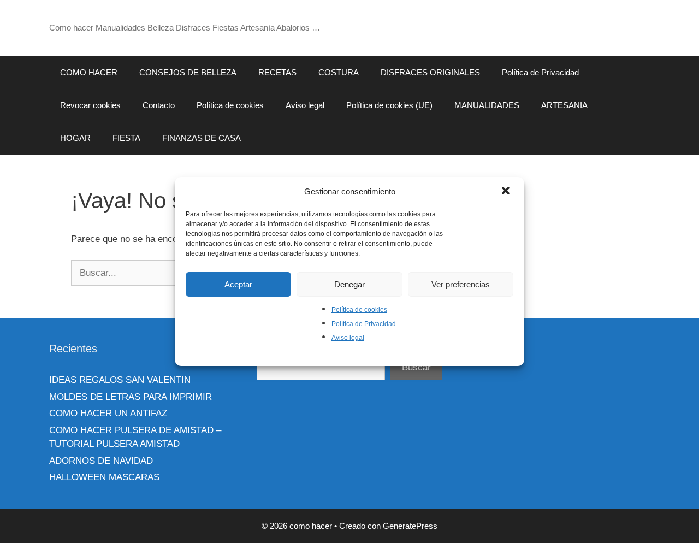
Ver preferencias (460, 284)
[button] (506, 191)
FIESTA (126, 138)
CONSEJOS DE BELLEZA (187, 72)
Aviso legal (347, 337)
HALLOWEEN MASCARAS (104, 477)
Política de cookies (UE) (389, 105)
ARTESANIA (564, 105)
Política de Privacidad (363, 324)
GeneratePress (410, 525)
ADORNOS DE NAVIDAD (101, 461)
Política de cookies (359, 310)
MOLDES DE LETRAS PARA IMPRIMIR (130, 397)
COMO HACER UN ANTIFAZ (108, 413)
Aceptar (238, 284)
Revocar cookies (90, 105)
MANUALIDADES (486, 105)
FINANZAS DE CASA (201, 138)
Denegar (349, 284)
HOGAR (75, 138)
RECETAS (277, 72)
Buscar (416, 367)
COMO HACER (88, 72)
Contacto (159, 105)
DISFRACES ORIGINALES (430, 72)
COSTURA (338, 72)
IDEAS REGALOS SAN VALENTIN (120, 380)
